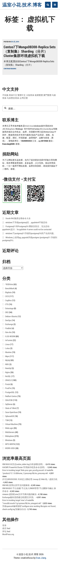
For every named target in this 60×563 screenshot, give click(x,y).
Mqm (7, 356)
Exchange (9, 324)
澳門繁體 (47, 95)
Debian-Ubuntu (11, 316)
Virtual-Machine (11, 424)
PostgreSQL (10, 392)
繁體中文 (21, 95)
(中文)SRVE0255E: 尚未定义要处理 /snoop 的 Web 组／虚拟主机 (29, 479)
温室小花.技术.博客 (22, 4)
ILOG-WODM (10, 336)
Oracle (45, 129)
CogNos (8, 300)
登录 (4, 525)
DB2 (41, 129)
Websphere (10, 129)
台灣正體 (24, 98)
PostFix (8, 388)
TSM (7, 420)
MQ (4, 129)
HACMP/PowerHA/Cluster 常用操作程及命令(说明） (24, 467)
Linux (31, 126)
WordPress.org (8, 534)
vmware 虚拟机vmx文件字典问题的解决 (19, 494)
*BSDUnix (9, 284)
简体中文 (13, 95)
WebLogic (9, 428)
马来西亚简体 (13, 98)
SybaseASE (9, 416)
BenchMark (9, 288)
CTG (6, 304)
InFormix (8, 340)
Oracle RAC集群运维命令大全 (18, 218)
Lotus (7, 348)
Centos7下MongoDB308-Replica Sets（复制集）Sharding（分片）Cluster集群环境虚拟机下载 (29, 51)
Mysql (51, 129)
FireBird (8, 328)
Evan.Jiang (41, 557)
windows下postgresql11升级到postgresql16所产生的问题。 (31, 233)
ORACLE (8, 380)
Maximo (8, 352)
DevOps (8, 320)
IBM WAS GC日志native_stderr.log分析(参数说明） (23, 464)
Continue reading (10, 68)
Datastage (9, 308)
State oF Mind (10, 408)
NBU (7, 364)
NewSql (8, 368)
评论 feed (6, 531)
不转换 (5, 95)
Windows (9, 440)
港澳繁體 (39, 95)
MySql (7, 360)
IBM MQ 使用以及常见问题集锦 (15, 485)
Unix (26, 126)
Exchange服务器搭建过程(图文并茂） (18, 497)
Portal (7, 384)
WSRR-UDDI (10, 448)
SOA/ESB (9, 400)
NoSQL (8, 376)
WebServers (9, 432)
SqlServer (9, 404)
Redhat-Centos (11, 396)
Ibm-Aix (8, 332)
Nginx (7, 372)
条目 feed (6, 528)
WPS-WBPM (10, 444)
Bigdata (8, 292)
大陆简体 (30, 95)
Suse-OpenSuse (11, 412)
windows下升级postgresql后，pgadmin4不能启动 (26, 222)
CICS (7, 296)
